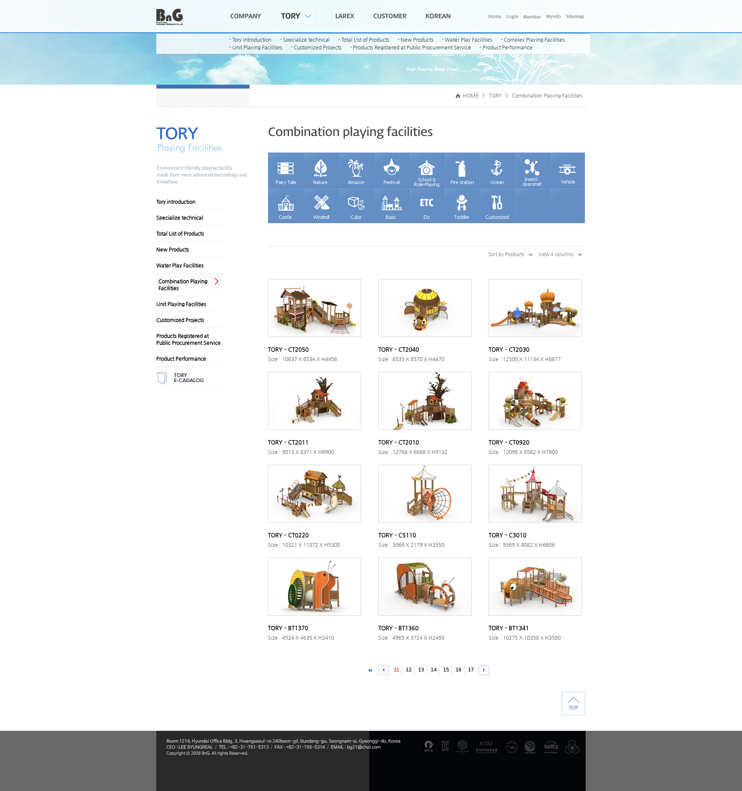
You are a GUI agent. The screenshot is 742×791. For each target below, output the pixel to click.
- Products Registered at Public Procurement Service (410, 47)
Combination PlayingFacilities (182, 284)
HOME (470, 95)
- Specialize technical (305, 40)
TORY (495, 95)
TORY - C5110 (397, 535)
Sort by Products (506, 254)
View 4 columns (556, 254)
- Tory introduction (250, 40)
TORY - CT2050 (288, 349)
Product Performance (181, 359)
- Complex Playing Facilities (533, 40)
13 (421, 670)
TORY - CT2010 (398, 442)
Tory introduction (175, 202)
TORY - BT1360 (398, 628)
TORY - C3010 (507, 535)
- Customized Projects (316, 47)
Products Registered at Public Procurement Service (188, 339)
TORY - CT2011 (288, 442)
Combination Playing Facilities (547, 95)
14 (434, 670)
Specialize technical (179, 218)
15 (446, 670)
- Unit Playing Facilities (255, 47)
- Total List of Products (363, 40)
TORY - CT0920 (509, 442)
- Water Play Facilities (467, 40)
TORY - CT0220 (288, 535)
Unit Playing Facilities (181, 304)
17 (471, 670)
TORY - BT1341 (509, 628)
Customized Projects (180, 320)
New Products (172, 249)
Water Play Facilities (180, 265)
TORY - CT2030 (509, 349)
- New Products (415, 40)
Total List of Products (180, 233)
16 (459, 670)
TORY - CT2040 (398, 349)
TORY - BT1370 (288, 628)
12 (409, 670)
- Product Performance (506, 47)
